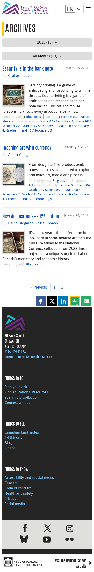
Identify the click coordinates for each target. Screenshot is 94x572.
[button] (41, 301)
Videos (10, 447)
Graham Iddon (20, 75)
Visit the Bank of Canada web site (73, 564)
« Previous (39, 287)
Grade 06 (83, 185)
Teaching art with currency (26, 148)
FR (70, 8)
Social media (15, 503)
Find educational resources (26, 392)
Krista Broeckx (46, 223)
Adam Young (18, 154)
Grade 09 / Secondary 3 (39, 126)
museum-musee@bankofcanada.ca (28, 357)
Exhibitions (13, 437)
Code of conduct (18, 488)
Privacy (10, 498)
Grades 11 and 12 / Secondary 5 (29, 130)
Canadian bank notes (22, 432)
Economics (68, 116)
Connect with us (17, 402)
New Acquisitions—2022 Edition (30, 216)
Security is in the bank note (27, 69)
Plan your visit (16, 386)
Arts (32, 185)
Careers (11, 482)
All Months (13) (45, 55)
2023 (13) (45, 42)
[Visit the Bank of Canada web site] (23, 562)
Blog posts (33, 116)
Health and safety (19, 493)
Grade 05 (68, 185)
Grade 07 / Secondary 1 (56, 121)
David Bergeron (21, 223)
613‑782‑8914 (13, 352)
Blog (8, 442)
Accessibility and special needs (29, 477)
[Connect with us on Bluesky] (24, 540)
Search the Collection (22, 397)
